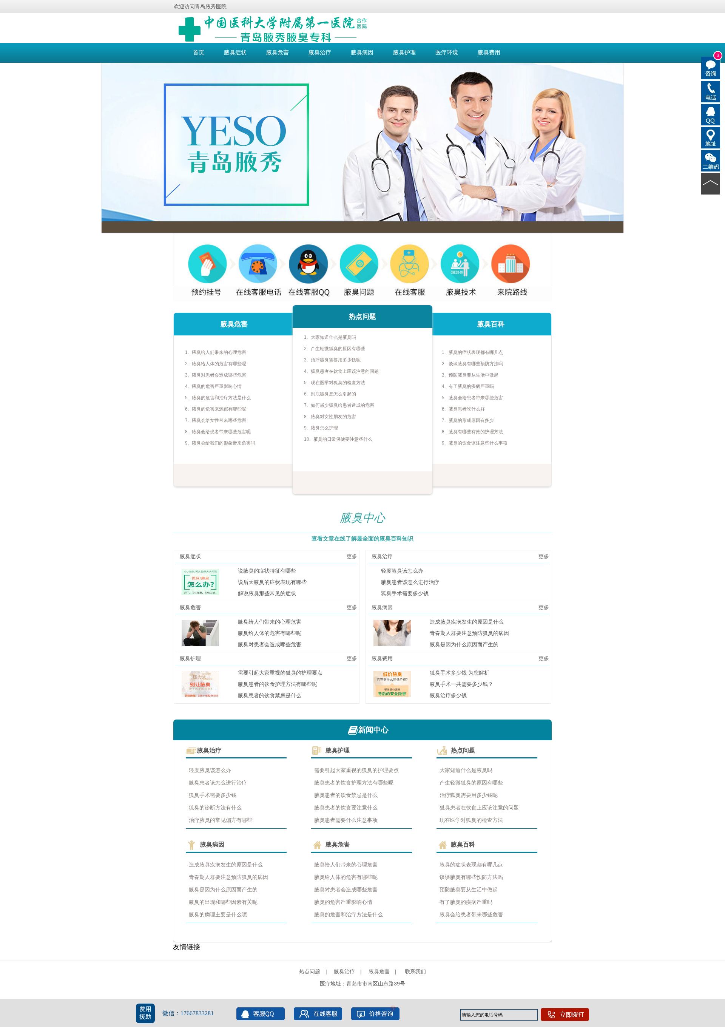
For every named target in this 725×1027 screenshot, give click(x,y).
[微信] (710, 160)
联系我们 (415, 971)
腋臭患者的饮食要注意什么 (346, 808)
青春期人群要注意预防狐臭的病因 (469, 633)
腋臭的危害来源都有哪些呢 (219, 409)
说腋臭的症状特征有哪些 (267, 571)
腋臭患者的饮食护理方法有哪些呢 (277, 684)
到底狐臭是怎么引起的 (333, 394)
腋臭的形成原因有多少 (471, 420)
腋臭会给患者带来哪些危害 (476, 397)
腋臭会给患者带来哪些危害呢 (221, 431)
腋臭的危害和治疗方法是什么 (221, 397)
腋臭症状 (235, 52)
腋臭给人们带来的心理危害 (219, 352)
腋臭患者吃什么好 (467, 409)
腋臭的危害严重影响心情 (217, 386)
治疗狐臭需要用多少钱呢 (336, 360)
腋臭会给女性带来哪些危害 (219, 420)
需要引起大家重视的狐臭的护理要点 (280, 673)
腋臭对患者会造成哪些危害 (219, 375)
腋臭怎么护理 (324, 428)
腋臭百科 (463, 844)
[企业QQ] (710, 114)
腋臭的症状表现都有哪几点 (476, 352)
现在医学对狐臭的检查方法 (338, 382)
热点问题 (463, 750)
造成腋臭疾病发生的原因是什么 (467, 622)
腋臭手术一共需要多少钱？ (461, 684)
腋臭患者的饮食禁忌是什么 (269, 695)
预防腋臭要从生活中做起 (473, 375)
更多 (352, 556)
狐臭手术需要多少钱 (405, 593)
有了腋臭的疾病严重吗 (471, 386)
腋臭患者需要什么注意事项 (346, 820)
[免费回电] (710, 91)
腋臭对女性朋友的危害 (333, 416)
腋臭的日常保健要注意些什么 (342, 439)
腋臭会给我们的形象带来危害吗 (223, 443)
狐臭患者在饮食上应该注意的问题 (345, 371)
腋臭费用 (489, 52)
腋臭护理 (404, 52)
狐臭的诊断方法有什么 (215, 808)
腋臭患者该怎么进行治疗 (410, 582)
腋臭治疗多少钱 (448, 695)
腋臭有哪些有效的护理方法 (476, 431)
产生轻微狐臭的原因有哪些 (338, 348)
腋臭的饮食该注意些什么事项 (478, 443)
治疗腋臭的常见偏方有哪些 (220, 820)
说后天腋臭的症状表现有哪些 (272, 582)
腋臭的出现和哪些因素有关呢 (223, 902)
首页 (198, 52)
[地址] (710, 137)
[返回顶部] (710, 183)
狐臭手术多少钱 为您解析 (459, 673)
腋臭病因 (362, 52)
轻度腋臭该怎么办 (402, 571)
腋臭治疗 (320, 52)
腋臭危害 (277, 52)
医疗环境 (446, 52)
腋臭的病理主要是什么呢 (218, 914)
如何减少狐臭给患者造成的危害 (342, 405)
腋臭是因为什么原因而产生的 (464, 644)
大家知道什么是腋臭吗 (333, 337)
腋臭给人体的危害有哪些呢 (219, 363)
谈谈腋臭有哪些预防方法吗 (476, 363)
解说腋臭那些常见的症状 (267, 593)
